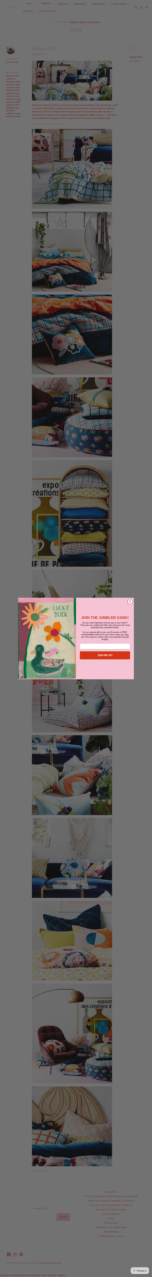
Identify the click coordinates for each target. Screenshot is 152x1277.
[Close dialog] (130, 601)
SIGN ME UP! (105, 655)
